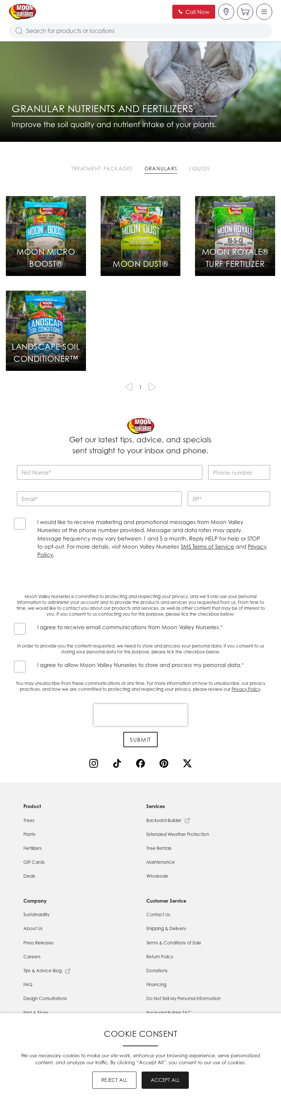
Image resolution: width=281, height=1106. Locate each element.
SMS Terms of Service (207, 546)
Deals (29, 876)
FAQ (27, 984)
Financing (156, 984)
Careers (32, 956)
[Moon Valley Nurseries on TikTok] (118, 765)
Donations (157, 970)
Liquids (199, 169)
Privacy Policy (246, 689)
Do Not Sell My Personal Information (183, 998)
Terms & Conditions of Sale (173, 942)
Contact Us (158, 914)
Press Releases (38, 942)
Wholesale (157, 876)
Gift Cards (34, 862)
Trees (28, 820)
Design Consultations (45, 998)
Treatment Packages (102, 169)
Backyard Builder (163, 820)
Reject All (114, 1080)
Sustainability (36, 914)
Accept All (165, 1080)
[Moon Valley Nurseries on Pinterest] (165, 765)
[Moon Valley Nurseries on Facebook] (142, 765)
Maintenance (160, 862)
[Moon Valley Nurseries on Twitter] (189, 765)
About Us (32, 928)
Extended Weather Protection (177, 834)
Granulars (161, 169)
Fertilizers (32, 848)
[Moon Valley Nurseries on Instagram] (95, 765)
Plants (29, 834)
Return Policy (159, 956)
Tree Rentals (159, 848)
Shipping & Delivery (166, 928)
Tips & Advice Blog (42, 970)
